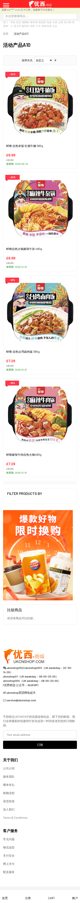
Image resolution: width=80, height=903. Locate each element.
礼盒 (54, 25)
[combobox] (40, 15)
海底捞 (42, 22)
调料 (32, 25)
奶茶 (18, 22)
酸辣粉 (25, 25)
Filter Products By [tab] (24, 493)
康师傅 (34, 22)
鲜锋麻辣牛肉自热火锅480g (23, 454)
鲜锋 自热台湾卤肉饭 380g (23, 351)
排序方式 (27, 60)
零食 (12, 22)
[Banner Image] (38, 555)
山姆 (60, 22)
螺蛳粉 (25, 22)
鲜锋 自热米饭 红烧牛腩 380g (24, 146)
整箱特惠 (46, 25)
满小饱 (67, 22)
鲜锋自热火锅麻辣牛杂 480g (24, 249)
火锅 (54, 22)
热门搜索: (6, 24)
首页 (5, 33)
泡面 (49, 22)
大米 (38, 25)
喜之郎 (17, 25)
